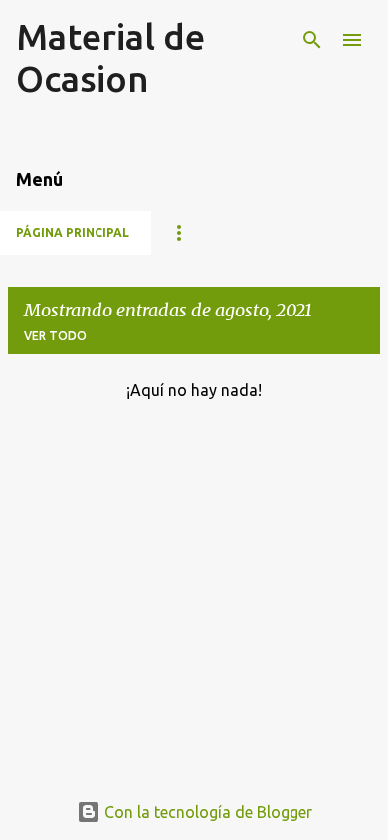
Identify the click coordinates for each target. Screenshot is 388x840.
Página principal (72, 232)
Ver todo (55, 335)
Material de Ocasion (110, 57)
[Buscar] (312, 40)
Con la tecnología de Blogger (206, 812)
